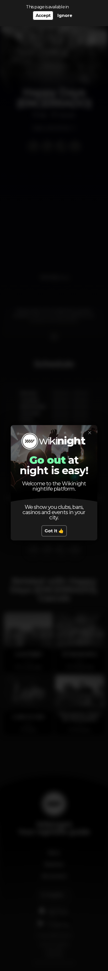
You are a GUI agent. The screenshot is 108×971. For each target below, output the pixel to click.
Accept (43, 15)
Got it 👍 (54, 530)
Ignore (64, 15)
